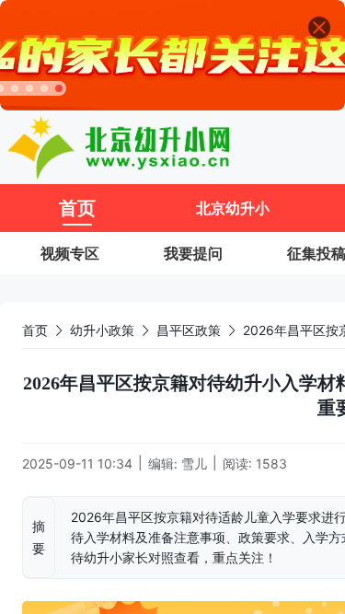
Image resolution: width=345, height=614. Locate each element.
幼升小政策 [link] (102, 330)
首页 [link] (35, 330)
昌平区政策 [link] (188, 330)
